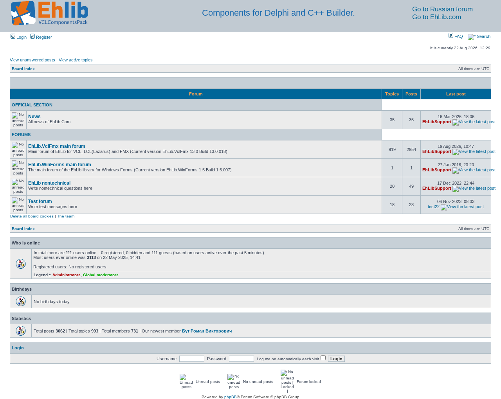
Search (483, 36)
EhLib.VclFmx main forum (56, 146)
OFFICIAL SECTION (32, 104)
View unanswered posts (32, 60)
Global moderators (101, 275)
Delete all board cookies (32, 216)
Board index (23, 68)
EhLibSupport (436, 121)
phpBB (230, 397)
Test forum (40, 201)
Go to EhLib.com (436, 17)
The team (65, 216)
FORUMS (21, 134)
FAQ (458, 36)
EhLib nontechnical (49, 183)
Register (43, 37)
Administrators (66, 275)
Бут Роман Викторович (207, 331)
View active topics (76, 60)
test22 (434, 206)
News (34, 116)
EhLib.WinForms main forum (59, 164)
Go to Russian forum (442, 9)
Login (21, 37)
